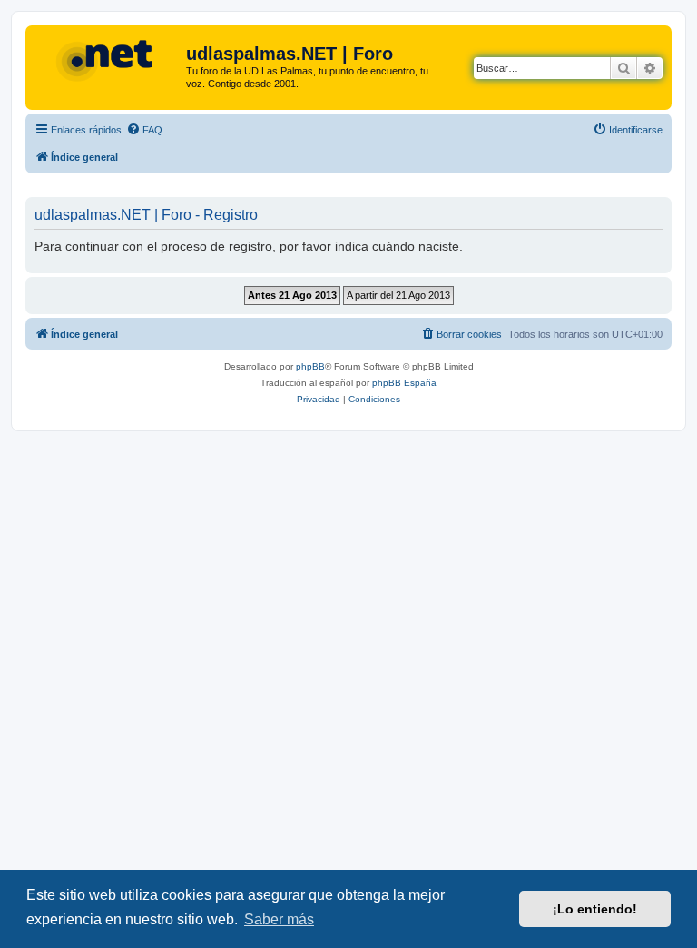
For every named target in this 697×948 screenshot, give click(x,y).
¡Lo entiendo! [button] (595, 909)
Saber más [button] (279, 919)
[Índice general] (108, 59)
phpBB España (404, 383)
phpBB (310, 366)
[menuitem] (144, 130)
